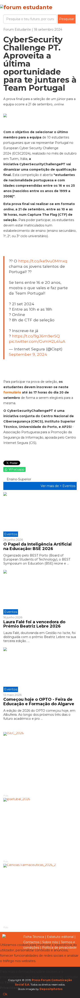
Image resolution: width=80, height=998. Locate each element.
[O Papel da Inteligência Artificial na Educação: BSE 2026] (40, 514)
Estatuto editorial (60, 937)
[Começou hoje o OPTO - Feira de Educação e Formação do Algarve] (40, 669)
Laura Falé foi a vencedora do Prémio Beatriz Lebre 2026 (34, 624)
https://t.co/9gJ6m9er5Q (36, 336)
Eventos (68, 486)
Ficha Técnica (33, 937)
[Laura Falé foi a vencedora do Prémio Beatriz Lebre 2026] (40, 592)
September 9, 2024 (28, 354)
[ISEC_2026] (40, 762)
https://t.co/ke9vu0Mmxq (42, 261)
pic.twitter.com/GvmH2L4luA (37, 341)
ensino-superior (18, 479)
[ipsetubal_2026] (40, 828)
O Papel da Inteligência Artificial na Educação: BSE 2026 (37, 546)
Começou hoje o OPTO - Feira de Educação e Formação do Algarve (38, 701)
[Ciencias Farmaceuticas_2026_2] (40, 894)
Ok (5, 994)
